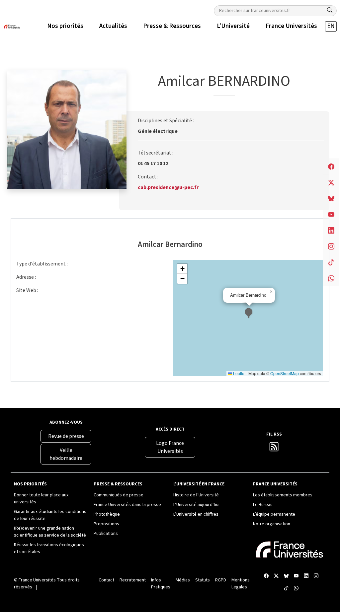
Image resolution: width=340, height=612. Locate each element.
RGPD (220, 580)
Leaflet (238, 373)
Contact (106, 580)
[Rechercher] (330, 10)
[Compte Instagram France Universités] (316, 576)
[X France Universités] (276, 576)
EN (331, 26)
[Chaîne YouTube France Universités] (296, 576)
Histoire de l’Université (196, 495)
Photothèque (107, 514)
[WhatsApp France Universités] (296, 588)
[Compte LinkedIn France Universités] (306, 576)
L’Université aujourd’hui (196, 504)
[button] (249, 314)
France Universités (37, 580)
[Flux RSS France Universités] (274, 448)
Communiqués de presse (118, 495)
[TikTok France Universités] (286, 588)
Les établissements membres (282, 495)
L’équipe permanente (274, 514)
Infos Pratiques (160, 583)
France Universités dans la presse (127, 504)
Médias (183, 580)
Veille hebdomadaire (65, 454)
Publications (106, 533)
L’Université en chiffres (195, 514)
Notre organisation (271, 524)
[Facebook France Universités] (266, 576)
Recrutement (133, 580)
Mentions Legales (240, 583)
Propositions (106, 524)
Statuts (202, 580)
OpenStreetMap (284, 373)
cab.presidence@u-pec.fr (168, 187)
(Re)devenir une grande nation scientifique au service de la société (50, 532)
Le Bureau (263, 504)
